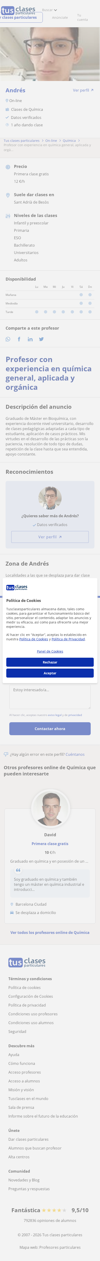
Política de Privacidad (68, 639)
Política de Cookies (33, 639)
